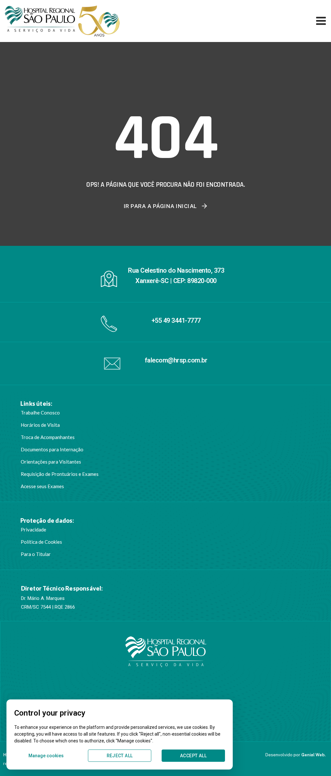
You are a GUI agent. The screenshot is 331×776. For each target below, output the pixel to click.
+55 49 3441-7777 (176, 320)
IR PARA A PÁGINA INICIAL (160, 206)
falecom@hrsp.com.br (176, 360)
